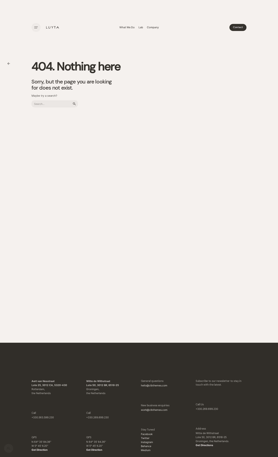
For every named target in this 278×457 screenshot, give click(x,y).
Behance (146, 446)
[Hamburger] (36, 27)
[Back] (8, 63)
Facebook (147, 434)
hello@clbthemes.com (154, 385)
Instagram (147, 442)
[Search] (8, 448)
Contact (238, 27)
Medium (146, 450)
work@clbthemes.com (154, 409)
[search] (74, 103)
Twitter (145, 438)
